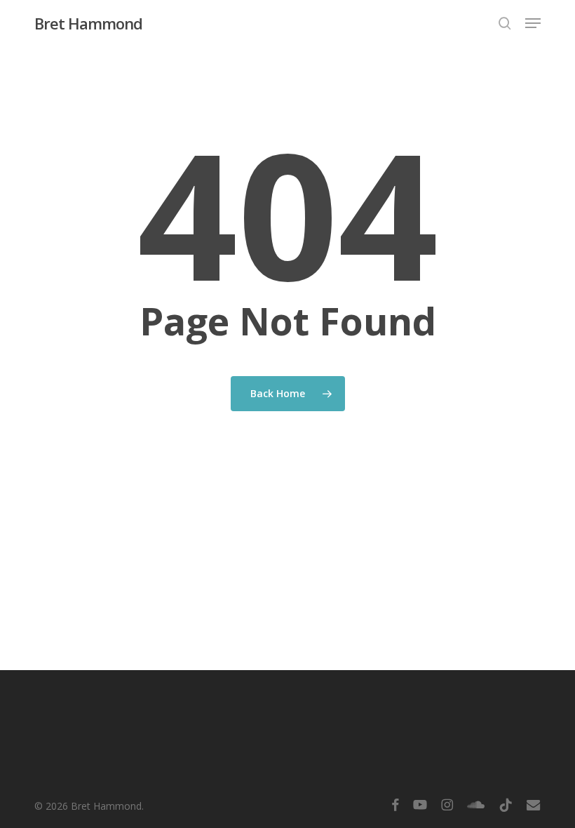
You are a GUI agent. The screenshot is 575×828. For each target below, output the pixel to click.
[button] (533, 23)
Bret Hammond (88, 23)
